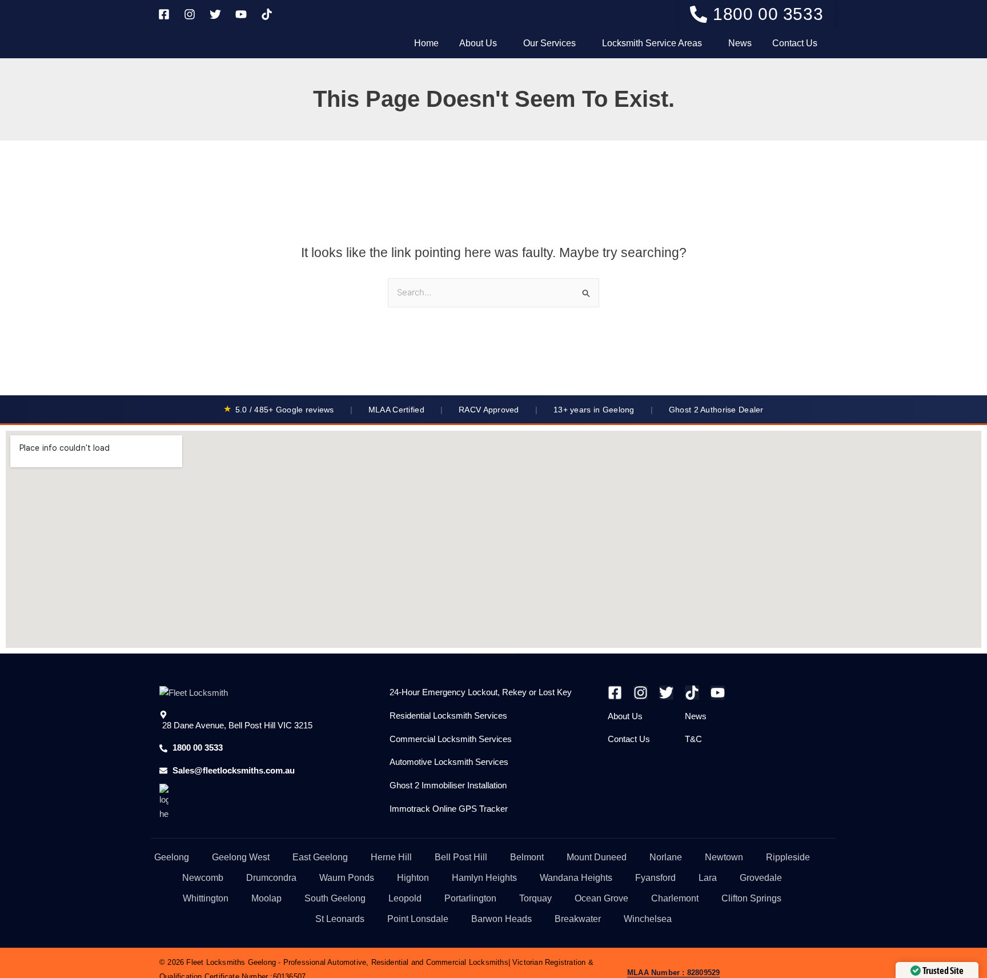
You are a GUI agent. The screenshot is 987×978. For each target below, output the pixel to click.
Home (426, 43)
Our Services (549, 43)
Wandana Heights (576, 878)
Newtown (724, 857)
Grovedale (761, 878)
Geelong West (241, 857)
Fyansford (655, 878)
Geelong (171, 857)
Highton (413, 878)
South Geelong (335, 898)
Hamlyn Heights (484, 878)
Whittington (205, 898)
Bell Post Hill (461, 857)
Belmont (527, 857)
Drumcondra (271, 878)
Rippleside (788, 857)
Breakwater (578, 919)
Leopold (405, 898)
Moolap (266, 898)
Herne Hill (391, 857)
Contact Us (794, 43)
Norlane (665, 857)
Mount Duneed (597, 857)
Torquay (535, 898)
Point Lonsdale (417, 919)
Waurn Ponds (346, 878)
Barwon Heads (501, 919)
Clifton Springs (751, 898)
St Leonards (339, 919)
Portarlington (470, 898)
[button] (481, 43)
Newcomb (202, 878)
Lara (708, 878)
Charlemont (675, 898)
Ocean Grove (601, 898)
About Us (478, 43)
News (740, 43)
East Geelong (320, 857)
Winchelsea (648, 919)
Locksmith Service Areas (652, 43)
